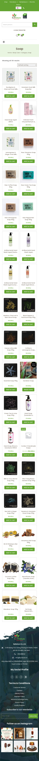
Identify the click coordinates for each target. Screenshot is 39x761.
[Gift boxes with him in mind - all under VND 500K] (19, 734)
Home (10, 53)
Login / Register (19, 30)
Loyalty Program (19, 705)
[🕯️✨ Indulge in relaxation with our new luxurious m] (32, 746)
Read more (28, 390)
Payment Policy (19, 696)
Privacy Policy (19, 702)
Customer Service (19, 687)
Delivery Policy (19, 693)
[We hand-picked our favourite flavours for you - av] (7, 746)
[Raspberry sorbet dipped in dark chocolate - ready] (32, 734)
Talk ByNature (23, 2)
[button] (6, 42)
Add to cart (10, 96)
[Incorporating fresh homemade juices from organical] (19, 746)
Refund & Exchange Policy (19, 699)
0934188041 (21, 654)
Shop (5, 2)
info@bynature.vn (21, 658)
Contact (19, 690)
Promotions (13, 2)
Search (34, 24)
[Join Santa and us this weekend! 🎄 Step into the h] (7, 734)
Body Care (16, 53)
